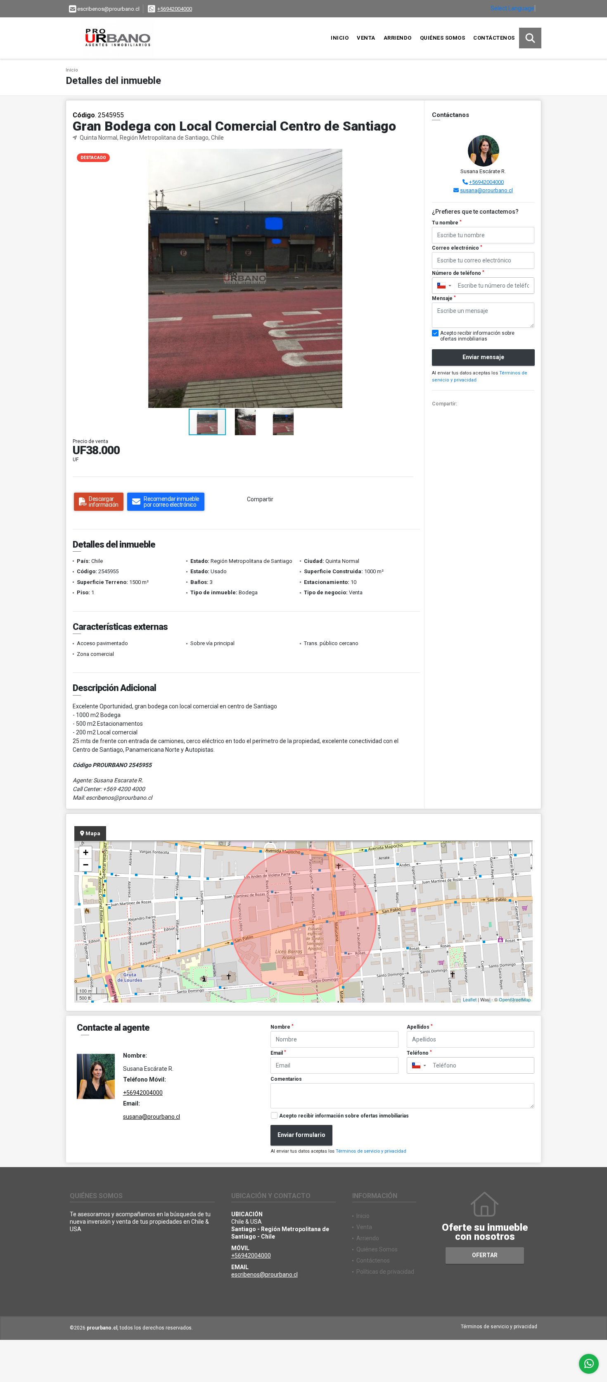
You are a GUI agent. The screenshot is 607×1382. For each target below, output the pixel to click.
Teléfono (419, 1053)
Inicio (340, 38)
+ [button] (85, 852)
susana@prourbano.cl (486, 190)
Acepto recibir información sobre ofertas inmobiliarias (344, 1116)
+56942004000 (174, 9)
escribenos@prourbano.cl (264, 1274)
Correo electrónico (457, 248)
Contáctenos (494, 38)
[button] (410, 156)
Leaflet (470, 999)
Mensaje (444, 298)
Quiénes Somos (442, 38)
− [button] (85, 865)
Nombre (282, 1027)
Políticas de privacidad (385, 1271)
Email (278, 1053)
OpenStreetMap (515, 999)
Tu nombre (447, 222)
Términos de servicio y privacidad (371, 1151)
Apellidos (420, 1027)
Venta (366, 38)
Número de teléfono (458, 273)
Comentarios (286, 1079)
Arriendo (398, 38)
